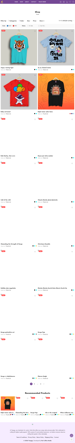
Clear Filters (42, 25)
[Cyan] (36, 69)
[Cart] (67, 2)
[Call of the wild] (19, 179)
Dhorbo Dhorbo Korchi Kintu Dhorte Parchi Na (52, 288)
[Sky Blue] (73, 113)
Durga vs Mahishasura (8, 376)
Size (28, 21)
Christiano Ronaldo (44, 244)
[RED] (70, 113)
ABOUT (27, 2)
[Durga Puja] (56, 312)
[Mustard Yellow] (36, 246)
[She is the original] (52, 403)
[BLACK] (34, 69)
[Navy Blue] (72, 113)
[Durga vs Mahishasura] (19, 356)
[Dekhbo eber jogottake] (19, 268)
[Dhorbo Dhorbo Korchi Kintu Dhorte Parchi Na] (56, 268)
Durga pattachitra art (8, 332)
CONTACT (33, 2)
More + (42, 21)
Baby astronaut (6, 112)
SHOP (21, 2)
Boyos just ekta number (45, 156)
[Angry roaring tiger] (19, 47)
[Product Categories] (64, 2)
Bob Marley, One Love (8, 156)
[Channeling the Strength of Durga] (19, 224)
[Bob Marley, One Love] (19, 135)
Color (22, 21)
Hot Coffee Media (46, 440)
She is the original (51, 413)
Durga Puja (41, 332)
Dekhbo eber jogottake (8, 288)
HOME (16, 2)
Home (37, 14)
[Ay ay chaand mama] (56, 47)
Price (34, 21)
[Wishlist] (35, 31)
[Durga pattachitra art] (19, 312)
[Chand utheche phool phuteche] (56, 179)
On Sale (31, 26)
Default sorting (67, 21)
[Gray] (36, 334)
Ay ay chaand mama (44, 68)
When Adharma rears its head (67, 413)
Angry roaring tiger (7, 68)
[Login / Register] (61, 2)
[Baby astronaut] (19, 91)
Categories (13, 21)
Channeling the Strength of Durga (11, 244)
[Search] (73, 2)
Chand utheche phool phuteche (48, 200)
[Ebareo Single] (56, 356)
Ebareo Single (42, 376)
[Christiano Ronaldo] (56, 224)
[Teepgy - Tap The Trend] (2, 2)
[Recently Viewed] (71, 439)
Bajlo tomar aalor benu (45, 112)
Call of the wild (6, 200)
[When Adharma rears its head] (67, 403)
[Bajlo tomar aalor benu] (56, 91)
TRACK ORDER (42, 2)
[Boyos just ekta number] (56, 135)
